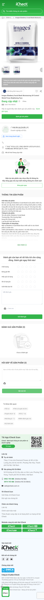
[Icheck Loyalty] (32, 530)
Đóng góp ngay (22, 185)
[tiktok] (7, 559)
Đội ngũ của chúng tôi (9, 498)
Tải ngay (8, 446)
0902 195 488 (9, 479)
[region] (22, 41)
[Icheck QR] (32, 526)
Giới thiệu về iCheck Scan (11, 495)
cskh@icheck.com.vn (11, 486)
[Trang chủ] (22, 4)
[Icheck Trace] (12, 530)
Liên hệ (4, 507)
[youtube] (11, 559)
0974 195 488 (9, 482)
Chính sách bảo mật (9, 511)
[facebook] (3, 559)
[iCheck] (12, 526)
